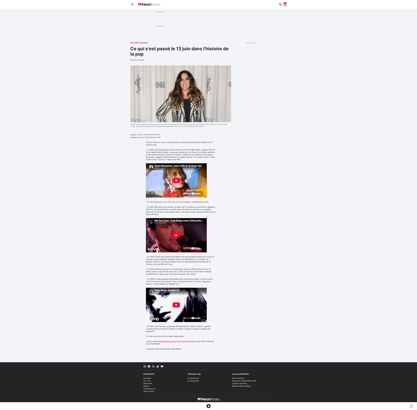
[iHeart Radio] (285, 4)
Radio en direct (148, 391)
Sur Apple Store (193, 378)
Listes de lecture (149, 389)
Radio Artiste (147, 383)
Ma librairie (147, 378)
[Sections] (132, 4)
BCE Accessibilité (238, 378)
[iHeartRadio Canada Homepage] (149, 4)
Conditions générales (239, 383)
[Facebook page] (149, 366)
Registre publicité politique (241, 386)
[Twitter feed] (153, 366)
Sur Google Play (193, 381)
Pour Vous (146, 381)
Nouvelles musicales (139, 43)
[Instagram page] (144, 366)
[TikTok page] (157, 366)
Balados (146, 386)
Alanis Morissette (162, 150)
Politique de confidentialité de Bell (244, 381)
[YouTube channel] (162, 366)
